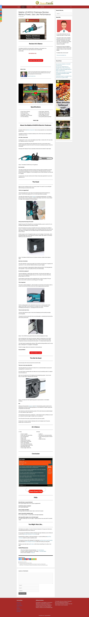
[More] (36, 559)
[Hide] (0, 22)
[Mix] (32, 559)
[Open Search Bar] (70, 7)
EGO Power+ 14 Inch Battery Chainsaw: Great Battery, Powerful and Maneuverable (34, 565)
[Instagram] (28, 559)
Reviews (23, 6)
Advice (36, 6)
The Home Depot (42, 551)
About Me (42, 6)
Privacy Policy (19, 605)
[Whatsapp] (34, 559)
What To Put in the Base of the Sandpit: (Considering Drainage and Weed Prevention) (64, 73)
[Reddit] (23, 559)
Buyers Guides (29, 6)
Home (19, 6)
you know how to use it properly (46, 540)
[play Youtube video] (36, 93)
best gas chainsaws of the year (30, 534)
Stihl (36, 406)
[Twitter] (21, 559)
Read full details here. (32, 76)
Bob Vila (33, 552)
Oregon (33, 196)
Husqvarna (31, 406)
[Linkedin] (25, 559)
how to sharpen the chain (30, 541)
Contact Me (19, 603)
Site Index (19, 611)
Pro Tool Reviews (40, 550)
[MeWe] (30, 559)
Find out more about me (61, 55)
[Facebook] (19, 559)
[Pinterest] (26, 559)
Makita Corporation (31, 129)
